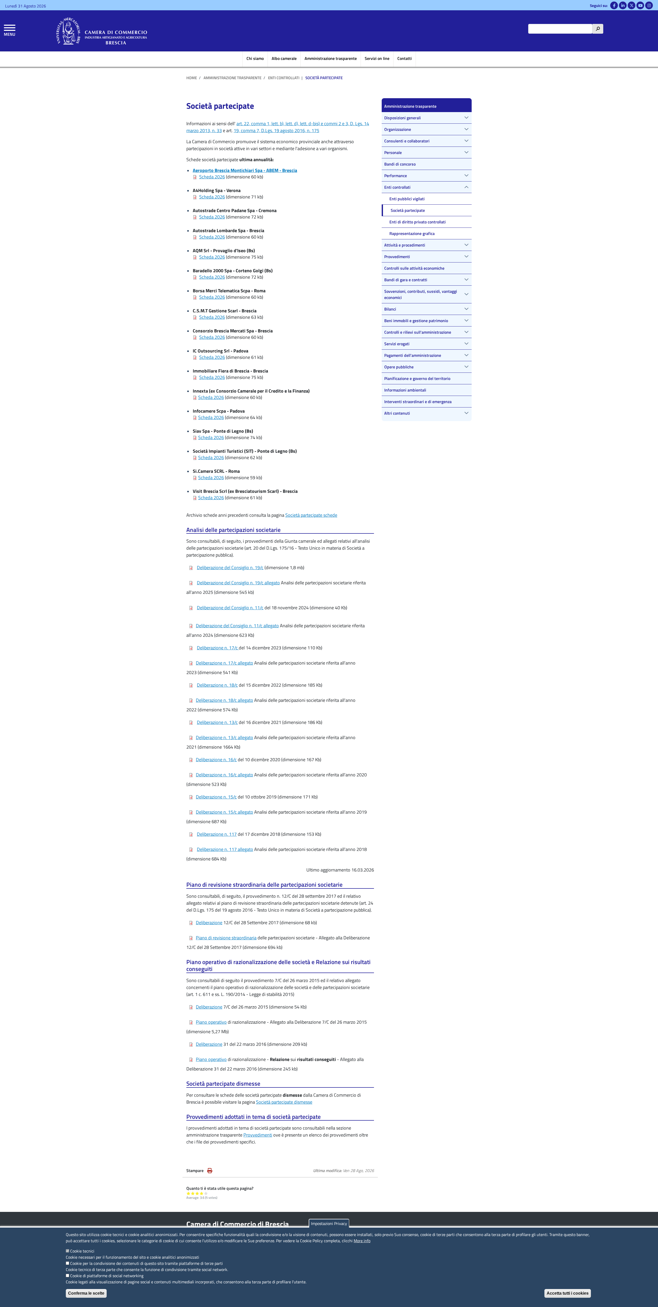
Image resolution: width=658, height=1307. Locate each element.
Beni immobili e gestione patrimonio (416, 320)
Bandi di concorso (400, 164)
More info (362, 1241)
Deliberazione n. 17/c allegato (224, 662)
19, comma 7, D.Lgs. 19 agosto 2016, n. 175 (276, 130)
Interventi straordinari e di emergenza (418, 401)
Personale (393, 152)
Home (191, 78)
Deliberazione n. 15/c (216, 796)
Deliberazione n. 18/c (217, 685)
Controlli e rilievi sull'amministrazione (417, 332)
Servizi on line (377, 58)
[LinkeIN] (623, 5)
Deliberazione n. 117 (217, 834)
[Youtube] (640, 5)
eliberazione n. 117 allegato (226, 849)
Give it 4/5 (201, 1193)
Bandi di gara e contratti (405, 280)
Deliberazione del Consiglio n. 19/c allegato (238, 582)
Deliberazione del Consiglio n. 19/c (230, 567)
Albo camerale (284, 58)
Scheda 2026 (212, 176)
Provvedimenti (257, 1134)
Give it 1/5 (188, 1193)
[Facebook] (614, 5)
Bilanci (390, 309)
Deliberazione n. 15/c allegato (224, 812)
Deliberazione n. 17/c (218, 647)
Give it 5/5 (206, 1193)
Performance (395, 176)
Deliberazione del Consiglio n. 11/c (230, 607)
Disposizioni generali (402, 118)
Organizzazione (397, 129)
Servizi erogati (396, 344)
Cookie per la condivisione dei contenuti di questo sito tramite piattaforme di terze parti (146, 1263)
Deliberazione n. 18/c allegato (224, 700)
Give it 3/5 (197, 1193)
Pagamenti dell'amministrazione (412, 355)
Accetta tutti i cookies (568, 1293)
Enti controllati (283, 78)
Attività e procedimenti (404, 245)
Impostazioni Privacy (329, 1223)
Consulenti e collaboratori (406, 141)
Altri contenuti (397, 413)
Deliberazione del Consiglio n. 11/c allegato (237, 625)
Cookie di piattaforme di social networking (106, 1276)
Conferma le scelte (86, 1293)
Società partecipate (408, 210)
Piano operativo (211, 1022)
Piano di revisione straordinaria (226, 937)
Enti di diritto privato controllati (417, 222)
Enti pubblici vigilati (407, 199)
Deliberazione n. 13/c (217, 722)
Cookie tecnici (82, 1251)
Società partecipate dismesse (284, 1102)
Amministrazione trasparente (331, 58)
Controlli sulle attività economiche (414, 268)
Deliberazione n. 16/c (216, 759)
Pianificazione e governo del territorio (417, 378)
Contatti (404, 58)
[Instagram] (649, 5)
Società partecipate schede (311, 515)
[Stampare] (209, 1170)
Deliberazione (209, 922)
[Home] (101, 31)
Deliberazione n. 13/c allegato (224, 737)
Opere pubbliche (399, 367)
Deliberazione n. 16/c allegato (224, 774)
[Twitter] (631, 5)
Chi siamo (255, 58)
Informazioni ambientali (405, 390)
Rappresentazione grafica (412, 233)
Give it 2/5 (193, 1193)
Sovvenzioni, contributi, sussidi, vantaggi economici (420, 294)
